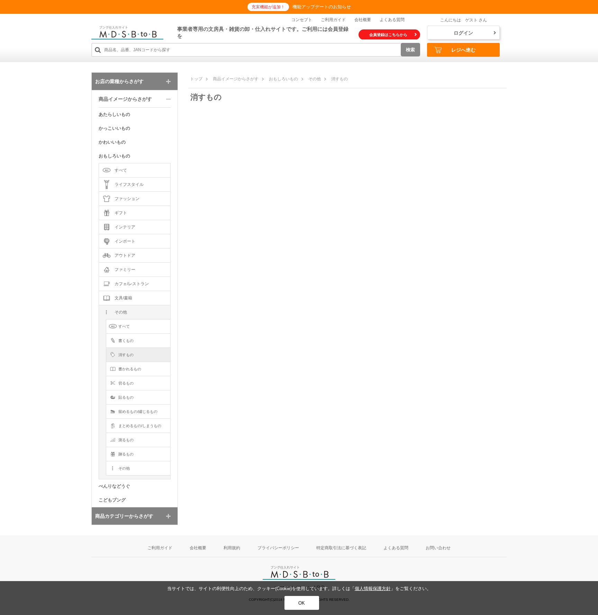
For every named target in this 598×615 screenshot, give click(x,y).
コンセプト (301, 19)
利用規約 (232, 547)
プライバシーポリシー (278, 547)
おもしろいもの (283, 78)
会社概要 (362, 19)
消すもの (339, 78)
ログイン (463, 33)
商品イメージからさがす (236, 78)
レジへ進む (463, 50)
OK (301, 603)
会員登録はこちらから (388, 35)
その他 (314, 78)
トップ (196, 78)
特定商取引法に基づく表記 (341, 547)
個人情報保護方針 (373, 588)
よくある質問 (392, 19)
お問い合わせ (438, 547)
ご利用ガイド (333, 19)
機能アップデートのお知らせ (321, 6)
